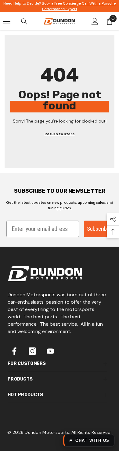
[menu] (6, 21)
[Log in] (95, 21)
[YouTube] (50, 351)
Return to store (60, 133)
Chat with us (92, 440)
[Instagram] (32, 351)
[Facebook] (14, 351)
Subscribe (98, 229)
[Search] (24, 21)
